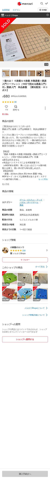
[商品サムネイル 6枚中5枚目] (40, 73)
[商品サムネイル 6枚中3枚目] (23, 73)
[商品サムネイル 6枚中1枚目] (6, 73)
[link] (41, 266)
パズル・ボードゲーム (29, 202)
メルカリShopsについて (34, 308)
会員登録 (6, 10)
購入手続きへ (25, 473)
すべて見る (40, 266)
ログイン (16, 10)
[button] (41, 3)
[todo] (46, 3)
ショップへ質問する (25, 339)
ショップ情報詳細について (33, 314)
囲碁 (21, 205)
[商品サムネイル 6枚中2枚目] (14, 73)
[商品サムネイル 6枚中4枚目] (31, 73)
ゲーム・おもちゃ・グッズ (31, 199)
